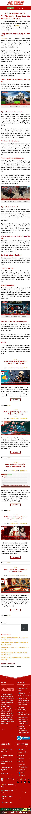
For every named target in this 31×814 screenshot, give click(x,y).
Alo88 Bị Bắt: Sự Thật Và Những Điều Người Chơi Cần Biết (15, 362)
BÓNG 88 (22, 770)
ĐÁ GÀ (22, 758)
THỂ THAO (23, 752)
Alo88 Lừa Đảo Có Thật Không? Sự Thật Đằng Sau (15, 570)
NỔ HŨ (22, 761)
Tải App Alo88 (8, 802)
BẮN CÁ (22, 750)
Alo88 (20, 690)
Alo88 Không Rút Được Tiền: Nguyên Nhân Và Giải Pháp (15, 465)
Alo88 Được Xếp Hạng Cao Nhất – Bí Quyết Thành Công (15, 413)
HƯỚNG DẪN (24, 767)
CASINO (22, 755)
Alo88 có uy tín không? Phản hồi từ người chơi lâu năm (15, 518)
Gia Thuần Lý (23, 367)
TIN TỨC (22, 764)
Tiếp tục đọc (15, 399)
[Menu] (2, 3)
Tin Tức (16, 359)
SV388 (22, 773)
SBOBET (22, 776)
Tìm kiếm (4, 623)
